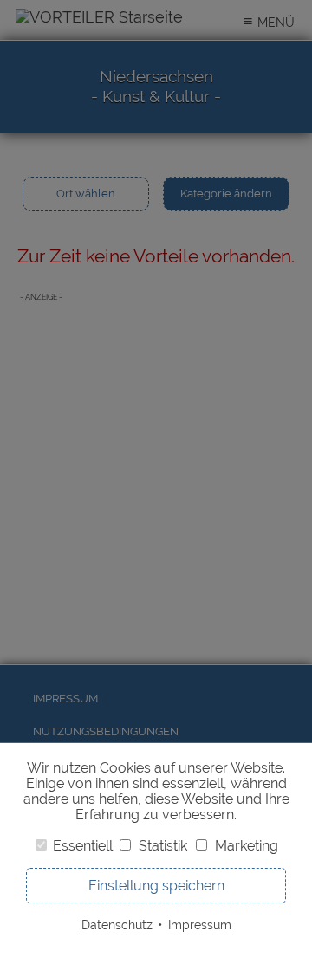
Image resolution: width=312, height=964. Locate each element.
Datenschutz (117, 924)
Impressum (199, 924)
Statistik (163, 846)
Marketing (246, 846)
